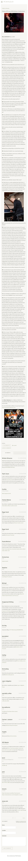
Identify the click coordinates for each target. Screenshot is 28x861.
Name (3, 825)
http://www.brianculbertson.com (8, 407)
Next (24, 818)
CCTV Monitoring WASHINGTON (16, 629)
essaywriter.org (9, 479)
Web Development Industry (11, 725)
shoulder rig (4, 765)
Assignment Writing (6, 611)
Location (4, 830)
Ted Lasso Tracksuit (10, 535)
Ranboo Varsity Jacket (18, 522)
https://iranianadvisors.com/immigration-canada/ (12, 794)
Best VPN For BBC (6, 782)
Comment (4, 835)
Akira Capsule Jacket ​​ (6, 493)
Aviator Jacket (5, 561)
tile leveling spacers (10, 674)
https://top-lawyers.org (6, 793)
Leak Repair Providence (7, 576)
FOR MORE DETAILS (10, 467)
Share (15, 445)
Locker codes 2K (20, 810)
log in (19, 821)
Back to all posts (6, 8)
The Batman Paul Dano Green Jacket (9, 711)
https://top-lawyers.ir (16, 793)
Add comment (7, 848)
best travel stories (12, 736)
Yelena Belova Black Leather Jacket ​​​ (9, 505)
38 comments (6, 445)
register (23, 821)
